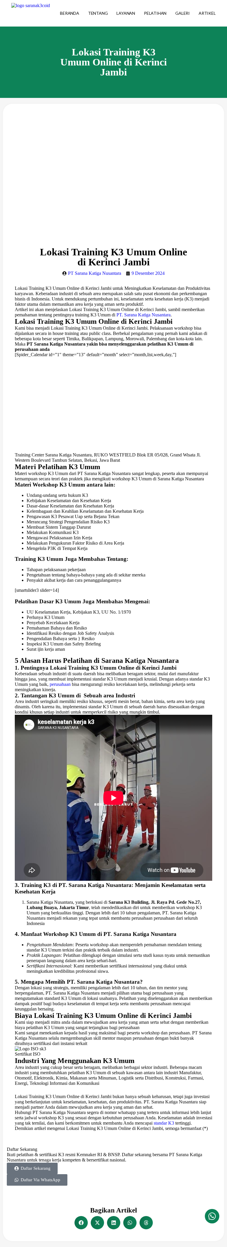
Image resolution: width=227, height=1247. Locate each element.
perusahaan (60, 684)
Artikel (207, 13)
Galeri (182, 13)
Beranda (69, 13)
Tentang (98, 13)
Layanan (125, 13)
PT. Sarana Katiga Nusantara (143, 314)
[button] (81, 1222)
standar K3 (164, 1123)
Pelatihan (155, 13)
